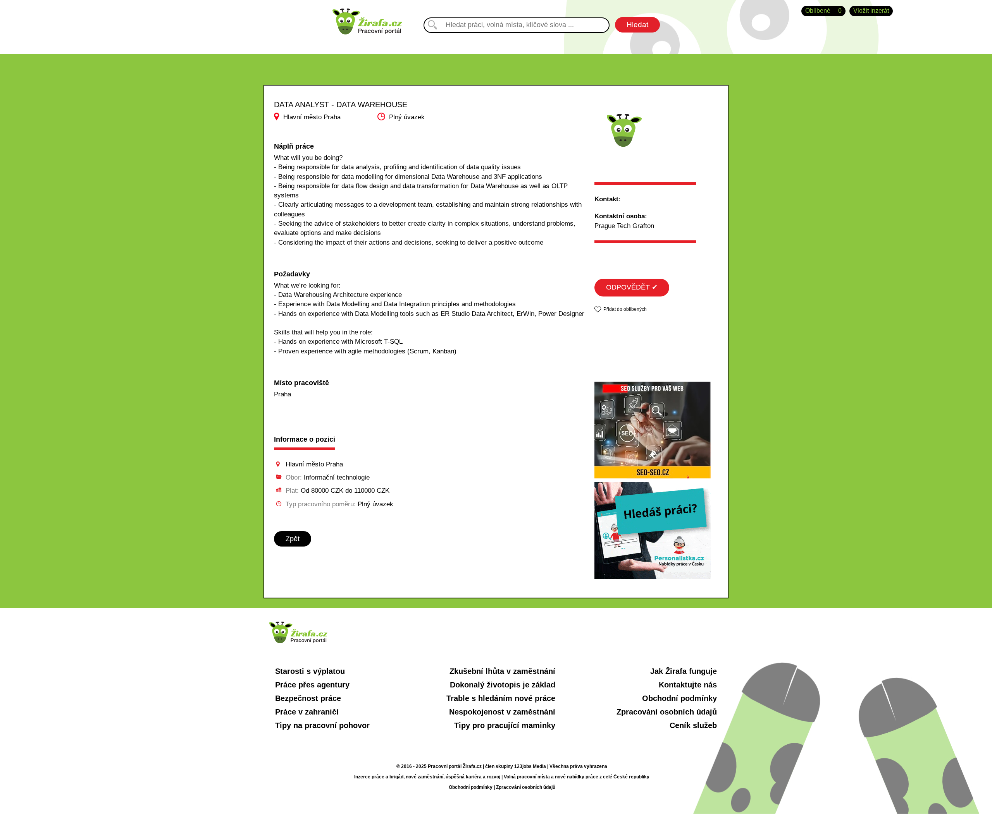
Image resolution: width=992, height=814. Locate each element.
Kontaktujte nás (688, 684)
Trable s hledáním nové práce (500, 698)
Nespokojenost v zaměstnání (502, 712)
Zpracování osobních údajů (667, 712)
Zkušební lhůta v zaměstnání (502, 671)
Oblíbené (823, 10)
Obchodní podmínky (679, 698)
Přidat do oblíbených (625, 309)
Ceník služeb (693, 725)
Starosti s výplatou (310, 671)
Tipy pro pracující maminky (504, 725)
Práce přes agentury (312, 684)
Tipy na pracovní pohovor (322, 725)
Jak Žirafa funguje (683, 671)
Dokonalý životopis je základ (502, 684)
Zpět (293, 539)
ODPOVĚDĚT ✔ (632, 287)
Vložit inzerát (871, 10)
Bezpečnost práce (308, 698)
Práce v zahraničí (307, 712)
